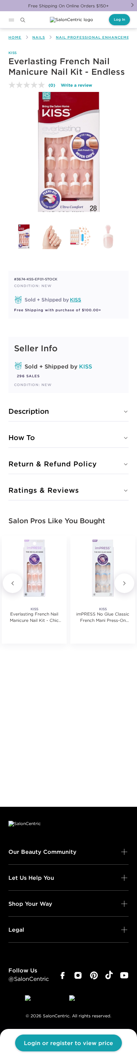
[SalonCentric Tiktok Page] (109, 975)
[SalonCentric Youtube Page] (124, 975)
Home (14, 37)
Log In (119, 19)
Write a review (76, 85)
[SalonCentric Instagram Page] (78, 975)
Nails (38, 37)
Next (132, 4)
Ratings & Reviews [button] (43, 490)
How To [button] (21, 437)
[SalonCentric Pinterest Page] (94, 975)
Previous (12, 583)
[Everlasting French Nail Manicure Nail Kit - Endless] (24, 236)
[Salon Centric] (71, 19)
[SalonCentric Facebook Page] (62, 975)
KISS (12, 53)
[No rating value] (28, 84)
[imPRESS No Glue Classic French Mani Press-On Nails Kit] (102, 568)
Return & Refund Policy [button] (52, 463)
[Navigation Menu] (11, 20)
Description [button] (28, 411)
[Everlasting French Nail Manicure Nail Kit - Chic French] (34, 568)
